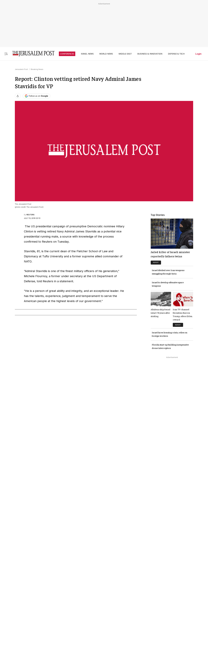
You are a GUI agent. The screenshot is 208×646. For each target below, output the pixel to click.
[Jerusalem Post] (31, 54)
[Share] (18, 96)
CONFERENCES (67, 54)
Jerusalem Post (21, 69)
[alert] (25, 565)
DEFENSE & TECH (176, 54)
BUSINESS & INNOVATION (149, 54)
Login (198, 53)
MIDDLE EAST (125, 54)
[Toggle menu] (5, 54)
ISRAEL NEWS (87, 54)
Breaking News (37, 69)
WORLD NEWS (106, 54)
